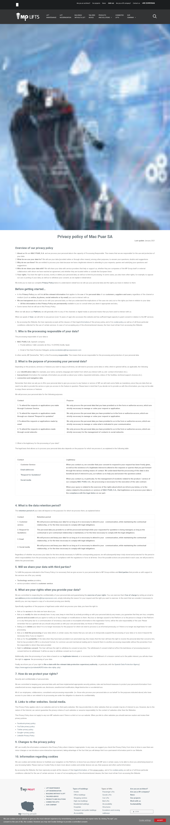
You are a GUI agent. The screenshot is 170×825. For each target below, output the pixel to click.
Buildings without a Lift (55, 793)
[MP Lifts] (27, 17)
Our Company (51, 805)
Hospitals (77, 807)
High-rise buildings (81, 801)
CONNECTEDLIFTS (119, 16)
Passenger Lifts (108, 792)
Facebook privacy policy (26, 723)
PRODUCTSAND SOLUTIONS (104, 16)
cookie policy (118, 322)
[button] (154, 16)
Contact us (136, 3)
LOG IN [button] (137, 811)
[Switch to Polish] (17, 4)
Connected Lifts (52, 802)
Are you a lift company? (123, 3)
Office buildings (79, 795)
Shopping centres (80, 798)
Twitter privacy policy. (25, 730)
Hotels (76, 792)
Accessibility (78, 813)
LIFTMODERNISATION (65, 16)
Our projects (96, 3)
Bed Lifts (105, 801)
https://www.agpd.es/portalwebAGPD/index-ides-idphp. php (37, 667)
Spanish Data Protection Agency (127, 664)
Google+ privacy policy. (26, 733)
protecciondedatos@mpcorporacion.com (65, 350)
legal (76, 770)
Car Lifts (105, 798)
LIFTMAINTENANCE (51, 16)
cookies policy (117, 770)
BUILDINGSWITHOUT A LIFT (80, 16)
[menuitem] (84, 3)
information (84, 322)
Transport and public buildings (85, 810)
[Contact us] (27, 808)
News (104, 3)
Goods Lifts (106, 795)
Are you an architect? (83, 3)
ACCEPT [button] (160, 820)
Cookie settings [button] (145, 820)
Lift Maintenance (53, 788)
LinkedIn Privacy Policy (25, 736)
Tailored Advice (52, 796)
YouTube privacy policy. (26, 727)
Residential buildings (81, 804)
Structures (106, 807)
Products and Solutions (56, 799)
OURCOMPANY (130, 16)
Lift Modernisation (53, 791)
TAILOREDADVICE (92, 16)
